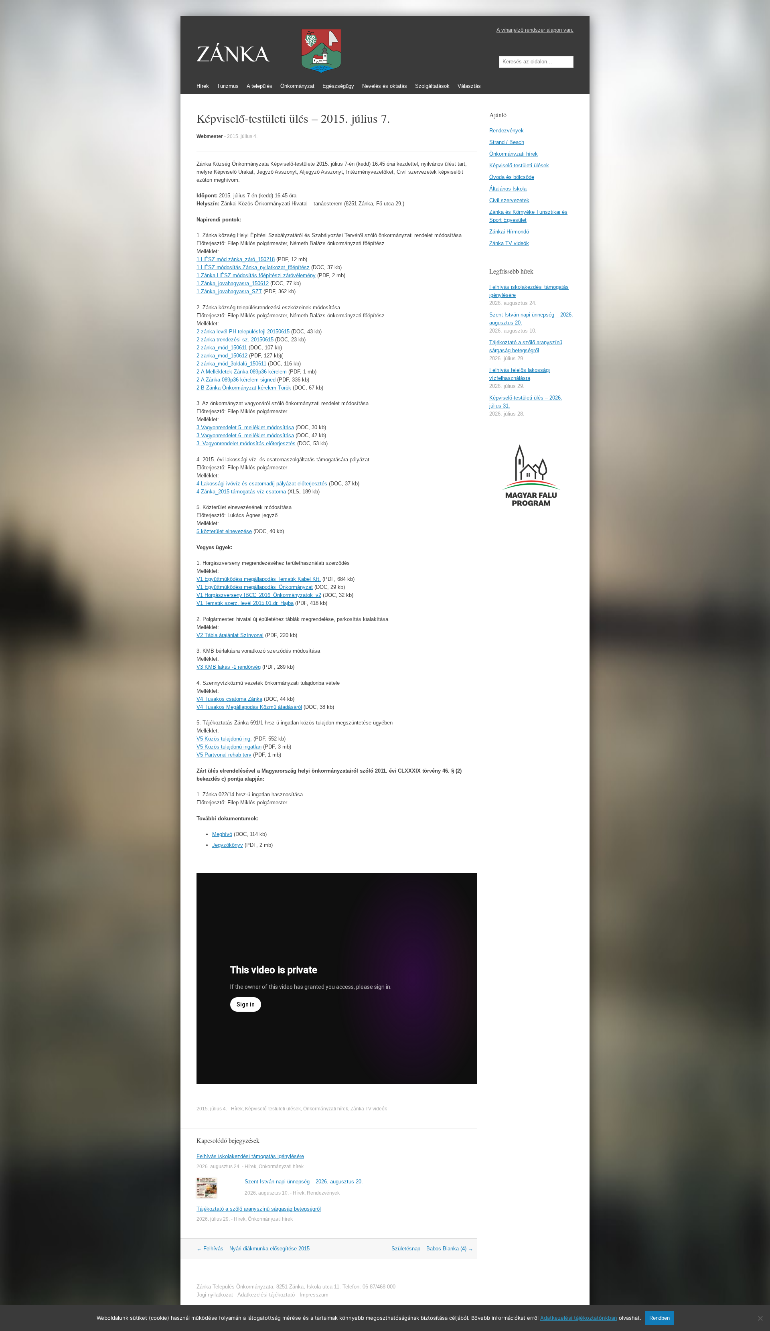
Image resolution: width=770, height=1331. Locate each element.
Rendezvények (323, 1193)
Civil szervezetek (509, 200)
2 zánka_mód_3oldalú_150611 (231, 364)
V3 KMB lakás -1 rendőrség (229, 667)
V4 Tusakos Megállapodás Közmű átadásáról (249, 707)
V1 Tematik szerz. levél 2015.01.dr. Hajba (245, 603)
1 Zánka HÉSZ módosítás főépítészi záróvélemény (256, 275)
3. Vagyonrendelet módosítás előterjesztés (246, 443)
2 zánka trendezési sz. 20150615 (235, 340)
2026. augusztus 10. (267, 1193)
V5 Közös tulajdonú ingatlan (229, 747)
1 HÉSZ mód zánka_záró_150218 (236, 259)
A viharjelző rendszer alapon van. (534, 30)
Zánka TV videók (369, 1109)
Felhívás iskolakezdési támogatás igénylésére (250, 1156)
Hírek (203, 86)
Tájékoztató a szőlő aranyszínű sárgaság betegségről (259, 1209)
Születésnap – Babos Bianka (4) (432, 1249)
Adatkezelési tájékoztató (266, 1295)
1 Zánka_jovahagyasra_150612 (233, 283)
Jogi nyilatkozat (215, 1295)
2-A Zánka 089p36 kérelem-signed (236, 380)
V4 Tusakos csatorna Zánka (229, 699)
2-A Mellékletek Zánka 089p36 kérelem (242, 372)
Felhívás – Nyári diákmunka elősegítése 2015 (253, 1249)
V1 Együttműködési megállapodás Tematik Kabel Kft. (259, 579)
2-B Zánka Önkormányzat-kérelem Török (244, 388)
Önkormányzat (297, 86)
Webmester (210, 136)
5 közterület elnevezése (224, 531)
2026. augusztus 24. (219, 1166)
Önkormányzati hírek (325, 1109)
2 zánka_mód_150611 (222, 348)
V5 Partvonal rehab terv (224, 755)
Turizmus (228, 86)
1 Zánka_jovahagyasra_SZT (229, 291)
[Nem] (760, 1318)
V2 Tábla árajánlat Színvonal (230, 635)
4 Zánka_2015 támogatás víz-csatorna (241, 492)
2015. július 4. (242, 136)
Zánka (233, 54)
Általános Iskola (508, 189)
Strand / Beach (506, 142)
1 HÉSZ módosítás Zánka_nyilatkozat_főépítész (253, 267)
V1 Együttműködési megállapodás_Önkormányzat (255, 587)
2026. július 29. (213, 1219)
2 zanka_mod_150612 (222, 356)
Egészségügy (338, 86)
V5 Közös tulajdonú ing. (224, 739)
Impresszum (314, 1295)
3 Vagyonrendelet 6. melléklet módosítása (245, 435)
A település (259, 86)
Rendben (659, 1318)
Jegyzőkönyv (227, 845)
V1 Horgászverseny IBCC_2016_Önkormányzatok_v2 (259, 595)
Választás (469, 86)
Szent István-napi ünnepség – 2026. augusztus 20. (304, 1182)
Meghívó (222, 834)
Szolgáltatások (432, 86)
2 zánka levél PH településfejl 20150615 (243, 332)
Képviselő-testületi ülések (273, 1109)
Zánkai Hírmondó (509, 232)
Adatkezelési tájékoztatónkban (578, 1318)
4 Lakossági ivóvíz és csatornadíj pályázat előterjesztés (262, 484)
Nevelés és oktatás (384, 86)
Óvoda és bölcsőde (511, 177)
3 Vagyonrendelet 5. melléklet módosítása (245, 427)
